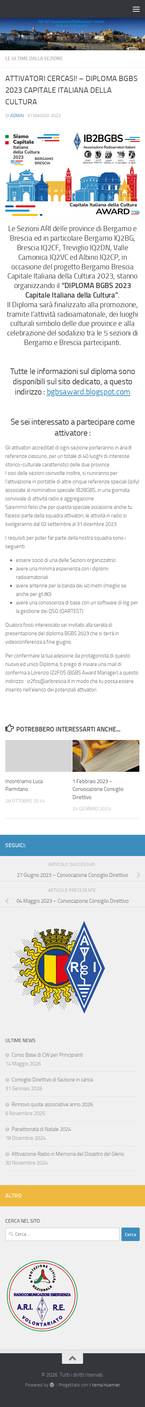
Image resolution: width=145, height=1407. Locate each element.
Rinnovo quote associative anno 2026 (52, 1104)
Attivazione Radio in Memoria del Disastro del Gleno (68, 1154)
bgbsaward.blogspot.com (88, 392)
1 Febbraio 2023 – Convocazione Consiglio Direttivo (98, 789)
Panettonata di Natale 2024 (41, 1129)
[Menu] (136, 9)
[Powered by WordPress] (51, 1385)
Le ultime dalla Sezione (34, 59)
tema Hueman (106, 1385)
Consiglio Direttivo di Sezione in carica (52, 1079)
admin (17, 115)
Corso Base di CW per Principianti (47, 1055)
